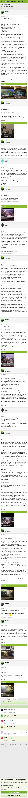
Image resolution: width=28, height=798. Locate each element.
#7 (26, 262)
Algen (7, 716)
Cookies (15, 782)
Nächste (14, 699)
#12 (26, 534)
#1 (26, 16)
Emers (9, 722)
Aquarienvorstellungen (11, 733)
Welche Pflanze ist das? (10, 709)
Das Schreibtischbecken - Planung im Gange (15, 732)
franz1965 (5, 722)
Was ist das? (7, 737)
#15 (26, 667)
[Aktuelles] (24, 1)
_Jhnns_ (5, 733)
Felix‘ (4, 716)
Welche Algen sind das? (10, 715)
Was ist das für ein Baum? (10, 721)
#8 (26, 324)
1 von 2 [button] (9, 699)
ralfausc (3, 8)
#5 (26, 193)
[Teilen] (25, 16)
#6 (26, 229)
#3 (26, 145)
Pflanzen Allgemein (10, 711)
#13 (26, 608)
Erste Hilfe (10, 738)
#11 (26, 437)
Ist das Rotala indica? (9, 726)
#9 (26, 374)
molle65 (5, 711)
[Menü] (1, 1)
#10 (26, 414)
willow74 (5, 727)
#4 (26, 165)
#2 (26, 107)
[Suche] (27, 1)
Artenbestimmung (10, 727)
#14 (26, 625)
